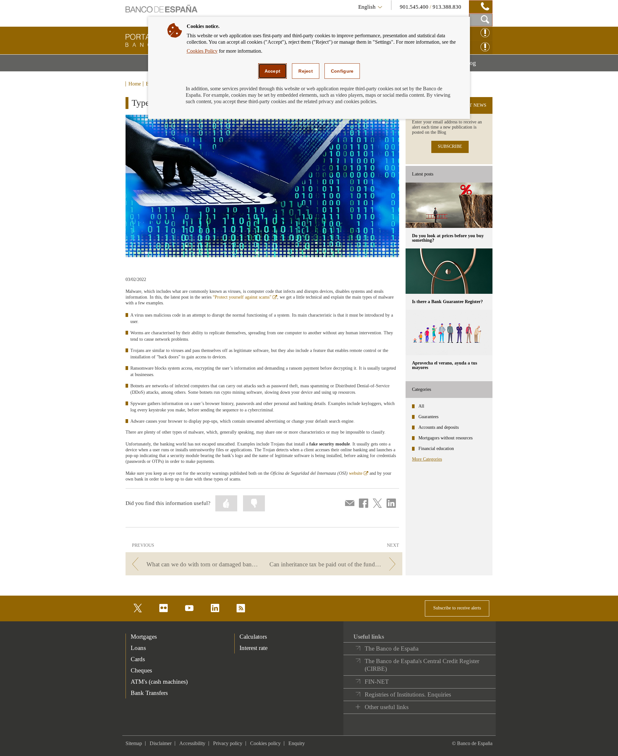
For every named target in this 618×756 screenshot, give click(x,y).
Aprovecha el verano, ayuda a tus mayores (444, 365)
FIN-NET (377, 681)
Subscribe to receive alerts (457, 608)
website (358, 473)
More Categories (427, 459)
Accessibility (192, 743)
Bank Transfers (149, 692)
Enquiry (296, 743)
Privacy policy (227, 743)
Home (134, 83)
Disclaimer (161, 743)
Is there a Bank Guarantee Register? (447, 301)
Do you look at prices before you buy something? (448, 238)
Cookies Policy (202, 51)
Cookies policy (265, 743)
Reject (305, 71)
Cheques (141, 670)
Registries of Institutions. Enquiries (408, 694)
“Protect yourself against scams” (245, 297)
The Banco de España (391, 648)
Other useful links (386, 707)
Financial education (436, 448)
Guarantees (428, 416)
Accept (273, 71)
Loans (138, 647)
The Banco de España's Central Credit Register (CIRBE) (422, 665)
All (421, 406)
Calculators (253, 636)
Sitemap (134, 743)
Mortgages (144, 636)
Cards (138, 659)
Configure (342, 71)
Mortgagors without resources (445, 438)
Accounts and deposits (438, 427)
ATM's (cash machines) (159, 681)
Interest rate (253, 647)
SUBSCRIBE (450, 146)
